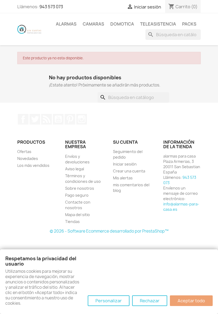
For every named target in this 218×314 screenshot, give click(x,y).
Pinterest (70, 119)
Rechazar (150, 301)
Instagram (81, 119)
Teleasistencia (158, 24)
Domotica (122, 24)
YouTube (58, 119)
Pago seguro (77, 195)
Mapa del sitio (77, 214)
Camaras (93, 24)
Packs (189, 24)
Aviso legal (74, 168)
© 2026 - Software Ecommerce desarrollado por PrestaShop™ (109, 231)
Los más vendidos (33, 165)
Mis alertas (123, 177)
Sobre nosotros (79, 188)
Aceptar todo (191, 301)
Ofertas (24, 151)
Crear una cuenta (129, 170)
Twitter (35, 119)
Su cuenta (125, 142)
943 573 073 (51, 7)
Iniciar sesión (125, 164)
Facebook (23, 119)
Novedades (27, 158)
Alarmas (66, 24)
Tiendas (72, 221)
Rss (46, 119)
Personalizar (108, 301)
